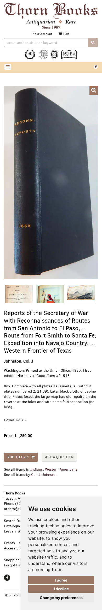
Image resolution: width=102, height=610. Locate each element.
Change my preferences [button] (61, 597)
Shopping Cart (16, 560)
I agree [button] (61, 580)
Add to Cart (18, 457)
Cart (66, 34)
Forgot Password (18, 565)
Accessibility (14, 548)
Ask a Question (59, 457)
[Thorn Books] (51, 16)
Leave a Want (15, 531)
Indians (36, 469)
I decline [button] (61, 589)
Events (9, 543)
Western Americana (61, 469)
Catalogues (13, 526)
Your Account (42, 34)
